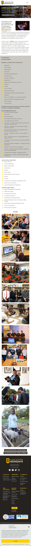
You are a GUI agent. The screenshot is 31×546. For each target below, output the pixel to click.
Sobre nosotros (6, 476)
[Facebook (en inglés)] (10, 470)
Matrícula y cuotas (15, 476)
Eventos (13, 503)
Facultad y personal (7, 479)
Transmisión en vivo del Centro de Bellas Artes (6, 497)
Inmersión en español (22, 484)
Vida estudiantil (6, 489)
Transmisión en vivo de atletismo (6, 493)
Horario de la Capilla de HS (14, 496)
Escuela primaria (23, 478)
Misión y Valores (6, 478)
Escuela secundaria (24, 481)
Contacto (27, 544)
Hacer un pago (14, 494)
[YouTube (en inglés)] (13, 470)
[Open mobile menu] (27, 2)
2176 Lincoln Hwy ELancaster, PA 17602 (14, 465)
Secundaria (22, 479)
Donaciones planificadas (14, 511)
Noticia (13, 502)
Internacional (14, 480)
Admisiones (15, 474)
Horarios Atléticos (6, 491)
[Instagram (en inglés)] (19, 470)
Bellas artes (5, 499)
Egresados (23, 488)
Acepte (15, 541)
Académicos (23, 474)
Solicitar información (14, 479)
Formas (13, 500)
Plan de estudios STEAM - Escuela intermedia (15, 452)
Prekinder (22, 476)
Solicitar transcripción (22, 491)
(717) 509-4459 (14, 467)
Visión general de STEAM (8, 15)
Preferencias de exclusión (7, 544)
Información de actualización (23, 493)
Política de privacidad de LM (18, 544)
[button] (29, 527)
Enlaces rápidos (14, 489)
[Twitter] (16, 470)
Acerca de (6, 474)
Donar (14, 508)
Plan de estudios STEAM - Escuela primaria (15, 450)
